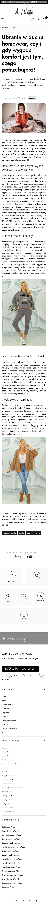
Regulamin (6, 712)
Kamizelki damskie (8, 792)
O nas (4, 696)
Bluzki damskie (7, 756)
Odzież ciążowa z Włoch (11, 871)
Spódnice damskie (8, 768)
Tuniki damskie (7, 752)
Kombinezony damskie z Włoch (13, 847)
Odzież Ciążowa (8, 808)
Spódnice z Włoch (9, 827)
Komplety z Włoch (8, 863)
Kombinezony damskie (10, 760)
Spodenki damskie (8, 784)
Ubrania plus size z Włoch (11, 835)
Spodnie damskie (8, 780)
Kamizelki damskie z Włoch (12, 859)
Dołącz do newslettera (20, 668)
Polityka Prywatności (9, 728)
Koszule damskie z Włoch (11, 867)
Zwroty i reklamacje (9, 720)
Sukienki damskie (8, 748)
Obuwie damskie (8, 812)
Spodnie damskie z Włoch (11, 843)
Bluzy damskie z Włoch (10, 851)
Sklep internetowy (23, 901)
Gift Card (5, 708)
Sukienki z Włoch (8, 887)
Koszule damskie (8, 772)
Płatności (5, 724)
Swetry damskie (7, 800)
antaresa (32, 98)
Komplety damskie (8, 776)
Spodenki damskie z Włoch (12, 883)
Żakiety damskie (7, 796)
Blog (13, 27)
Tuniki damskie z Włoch (10, 831)
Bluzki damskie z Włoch (10, 879)
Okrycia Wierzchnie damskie (12, 788)
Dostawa (5, 716)
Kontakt (4, 700)
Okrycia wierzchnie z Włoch (12, 875)
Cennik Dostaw (7, 704)
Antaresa (5, 27)
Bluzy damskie (7, 804)
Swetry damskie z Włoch (11, 839)
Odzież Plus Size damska (11, 764)
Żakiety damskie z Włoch (11, 855)
